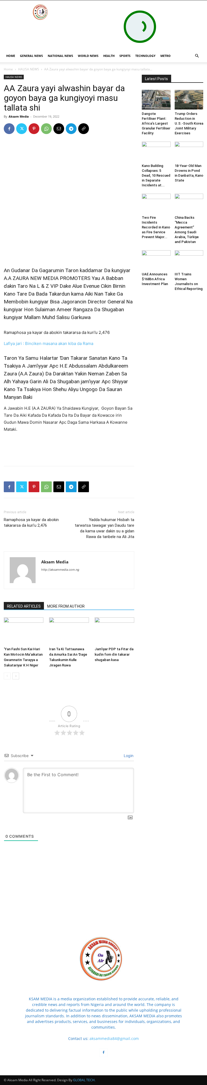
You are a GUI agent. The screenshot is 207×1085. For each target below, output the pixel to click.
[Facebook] (9, 128)
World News (88, 56)
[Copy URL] (83, 128)
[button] (196, 56)
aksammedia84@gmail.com (114, 1038)
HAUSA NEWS (28, 69)
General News (31, 56)
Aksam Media (19, 116)
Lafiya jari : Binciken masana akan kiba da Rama (48, 343)
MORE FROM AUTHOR (66, 606)
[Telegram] (71, 128)
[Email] (58, 128)
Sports (124, 56)
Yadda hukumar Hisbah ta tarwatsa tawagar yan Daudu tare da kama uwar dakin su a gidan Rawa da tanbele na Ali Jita (104, 528)
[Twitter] (21, 128)
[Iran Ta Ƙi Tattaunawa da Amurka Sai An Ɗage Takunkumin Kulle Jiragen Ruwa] (69, 631)
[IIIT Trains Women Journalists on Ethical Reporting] (189, 260)
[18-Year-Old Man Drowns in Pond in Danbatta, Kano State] (189, 151)
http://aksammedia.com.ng (60, 569)
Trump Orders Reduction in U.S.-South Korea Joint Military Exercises (189, 123)
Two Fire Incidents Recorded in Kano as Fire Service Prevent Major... (156, 227)
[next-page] (15, 676)
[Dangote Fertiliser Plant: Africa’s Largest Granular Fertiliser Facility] (156, 99)
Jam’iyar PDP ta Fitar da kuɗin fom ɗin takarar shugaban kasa (114, 654)
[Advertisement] (69, 246)
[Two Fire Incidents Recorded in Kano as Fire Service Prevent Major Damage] (156, 203)
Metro (165, 56)
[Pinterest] (34, 128)
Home (8, 69)
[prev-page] (7, 676)
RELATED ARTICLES (24, 606)
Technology (145, 56)
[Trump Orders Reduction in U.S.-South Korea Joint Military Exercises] (189, 99)
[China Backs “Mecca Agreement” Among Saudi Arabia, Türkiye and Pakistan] (189, 203)
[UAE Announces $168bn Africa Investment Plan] (156, 260)
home (10, 56)
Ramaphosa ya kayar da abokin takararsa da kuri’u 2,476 (57, 332)
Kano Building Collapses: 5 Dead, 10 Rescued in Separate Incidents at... (156, 175)
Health (109, 56)
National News (60, 56)
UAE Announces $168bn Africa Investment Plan (155, 279)
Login (128, 755)
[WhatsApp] (46, 128)
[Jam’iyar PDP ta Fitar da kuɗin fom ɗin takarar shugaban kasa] (114, 631)
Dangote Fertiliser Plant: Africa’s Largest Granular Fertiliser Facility (156, 123)
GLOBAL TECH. (84, 1080)
